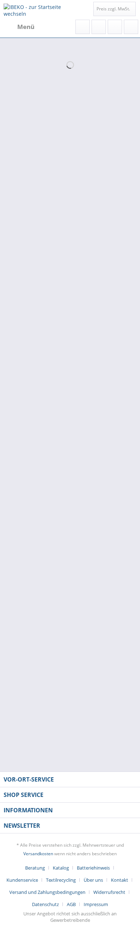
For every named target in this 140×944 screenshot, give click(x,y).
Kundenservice (22, 880)
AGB (71, 904)
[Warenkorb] (131, 27)
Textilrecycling (61, 880)
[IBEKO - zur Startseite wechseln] (37, 10)
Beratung (35, 868)
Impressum (96, 904)
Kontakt (119, 880)
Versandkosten (38, 854)
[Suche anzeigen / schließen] (82, 27)
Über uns (93, 880)
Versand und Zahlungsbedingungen (47, 892)
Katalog (61, 868)
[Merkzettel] (99, 27)
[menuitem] (19, 27)
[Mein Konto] (115, 27)
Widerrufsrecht (109, 892)
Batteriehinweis (93, 868)
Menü (25, 27)
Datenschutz (45, 904)
